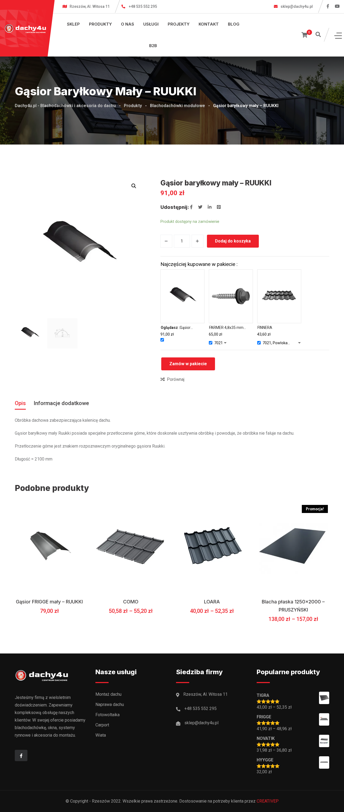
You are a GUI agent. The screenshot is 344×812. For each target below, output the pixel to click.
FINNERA (264, 327)
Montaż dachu (108, 694)
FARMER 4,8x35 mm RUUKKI (226, 327)
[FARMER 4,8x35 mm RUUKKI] (231, 296)
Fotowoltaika (107, 714)
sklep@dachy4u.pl (296, 6)
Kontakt (209, 24)
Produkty (100, 24)
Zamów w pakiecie (188, 363)
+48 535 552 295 (143, 6)
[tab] (20, 403)
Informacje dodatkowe (61, 403)
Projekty (178, 24)
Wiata (100, 735)
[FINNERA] (279, 296)
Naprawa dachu (109, 704)
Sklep (73, 24)
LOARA (212, 601)
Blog (233, 24)
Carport (102, 724)
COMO (130, 601)
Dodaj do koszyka (233, 241)
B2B (153, 45)
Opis (20, 403)
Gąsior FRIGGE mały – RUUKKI (49, 601)
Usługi (151, 24)
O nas (127, 24)
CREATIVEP (268, 801)
